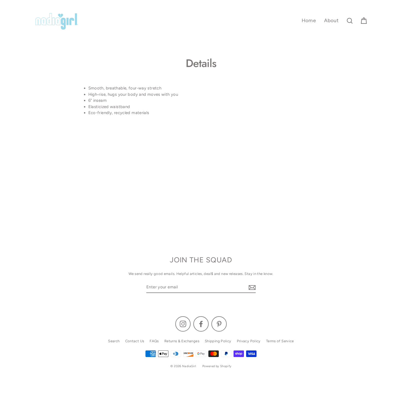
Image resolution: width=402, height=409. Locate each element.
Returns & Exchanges (181, 341)
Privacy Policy (249, 341)
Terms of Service (280, 341)
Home (309, 21)
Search (114, 341)
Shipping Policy (218, 341)
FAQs (154, 341)
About (331, 21)
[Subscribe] (251, 287)
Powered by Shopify (217, 366)
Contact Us (134, 341)
